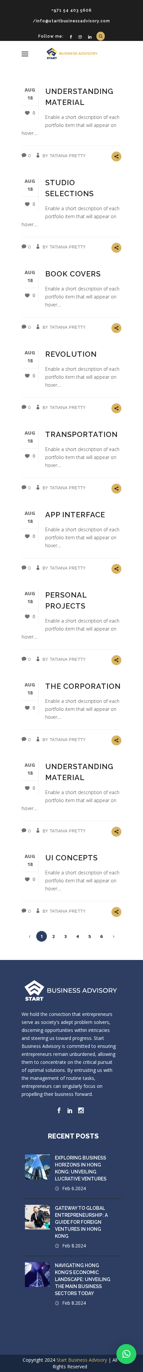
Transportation (81, 434)
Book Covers (73, 273)
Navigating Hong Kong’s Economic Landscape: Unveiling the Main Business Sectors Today (82, 1279)
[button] (126, 1354)
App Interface (75, 514)
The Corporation (83, 686)
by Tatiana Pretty (64, 155)
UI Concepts (71, 857)
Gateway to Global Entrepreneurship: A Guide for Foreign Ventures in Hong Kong (81, 1222)
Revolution (71, 354)
